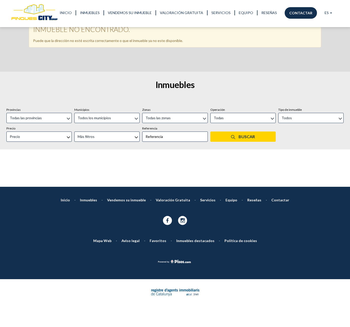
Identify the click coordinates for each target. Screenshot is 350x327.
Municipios (81, 110)
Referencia (149, 128)
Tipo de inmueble (290, 110)
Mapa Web (102, 240)
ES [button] (327, 12)
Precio (10, 128)
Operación (217, 110)
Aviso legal (130, 240)
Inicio (66, 12)
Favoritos (158, 240)
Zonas (146, 110)
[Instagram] (182, 221)
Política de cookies (240, 240)
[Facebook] (167, 221)
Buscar (246, 136)
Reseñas (269, 12)
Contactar (300, 13)
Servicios (221, 12)
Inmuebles (90, 12)
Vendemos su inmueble (130, 12)
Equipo (246, 12)
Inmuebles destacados (195, 240)
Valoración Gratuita (181, 12)
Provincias (13, 110)
